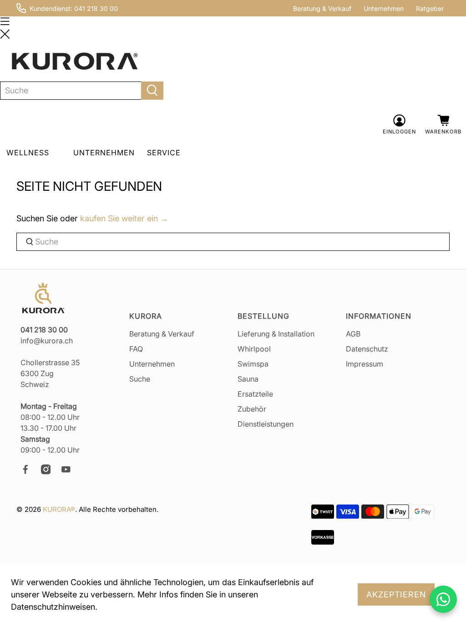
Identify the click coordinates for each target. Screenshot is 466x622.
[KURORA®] (74, 61)
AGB (353, 333)
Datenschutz (367, 348)
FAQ (136, 348)
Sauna (248, 378)
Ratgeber (430, 8)
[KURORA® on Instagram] (50, 471)
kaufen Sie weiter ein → (124, 218)
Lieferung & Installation (276, 333)
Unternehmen (384, 8)
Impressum (364, 363)
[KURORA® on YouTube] (70, 471)
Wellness (27, 152)
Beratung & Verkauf (322, 8)
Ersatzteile (255, 393)
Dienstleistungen (266, 423)
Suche (139, 378)
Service (164, 152)
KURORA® (59, 509)
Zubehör (252, 408)
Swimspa (253, 363)
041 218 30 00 (96, 8)
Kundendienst (50, 8)
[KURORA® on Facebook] (29, 471)
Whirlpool (254, 348)
